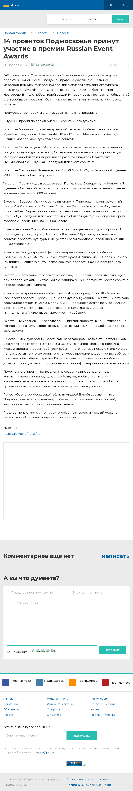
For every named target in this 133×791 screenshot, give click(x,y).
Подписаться (82, 735)
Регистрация (99, 698)
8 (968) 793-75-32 (19, 784)
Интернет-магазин (60, 704)
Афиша (8, 698)
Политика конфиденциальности (88, 784)
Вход (126, 5)
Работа (8, 714)
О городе (53, 709)
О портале (54, 714)
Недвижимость (57, 698)
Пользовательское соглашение (88, 779)
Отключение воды (103, 704)
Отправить (112, 650)
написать (116, 556)
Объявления (11, 709)
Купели (95, 709)
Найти (120, 19)
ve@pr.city (47, 752)
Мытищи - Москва (102, 714)
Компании (10, 704)
